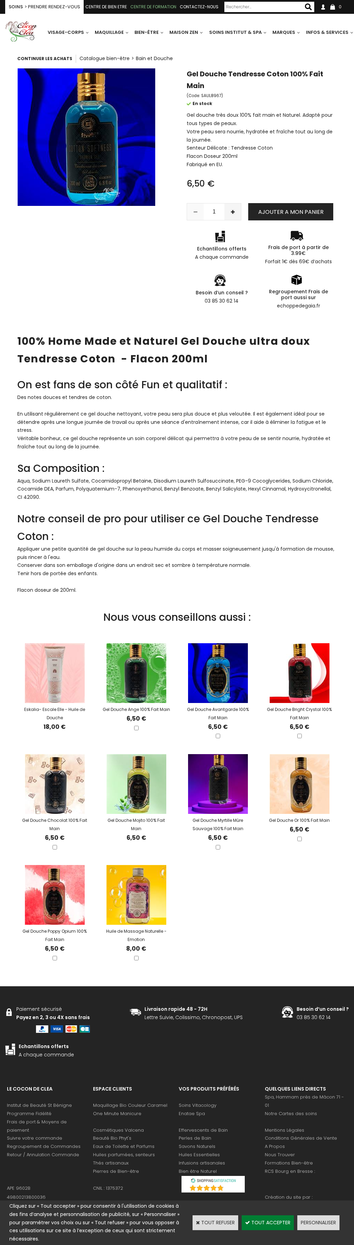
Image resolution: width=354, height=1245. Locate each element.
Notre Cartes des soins (291, 1113)
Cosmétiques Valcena (118, 1130)
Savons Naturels (197, 1146)
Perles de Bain (195, 1138)
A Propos (275, 1146)
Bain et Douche (154, 58)
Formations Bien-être (289, 1163)
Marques (283, 32)
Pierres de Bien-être (116, 1171)
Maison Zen (183, 32)
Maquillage (109, 32)
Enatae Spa (192, 1113)
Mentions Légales (284, 1130)
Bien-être (146, 32)
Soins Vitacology (197, 1105)
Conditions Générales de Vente (301, 1138)
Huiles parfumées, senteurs (124, 1154)
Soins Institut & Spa (235, 32)
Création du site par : (289, 1197)
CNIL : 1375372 (108, 1188)
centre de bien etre (106, 7)
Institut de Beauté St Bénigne (39, 1105)
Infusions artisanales (202, 1163)
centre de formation (153, 7)
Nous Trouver (280, 1154)
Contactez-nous (199, 7)
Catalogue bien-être (105, 58)
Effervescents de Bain (203, 1130)
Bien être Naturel (198, 1171)
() (231, 1189)
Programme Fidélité (29, 1113)
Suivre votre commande (34, 1138)
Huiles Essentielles (199, 1154)
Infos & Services (327, 32)
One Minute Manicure (117, 1113)
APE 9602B (18, 1188)
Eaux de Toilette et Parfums (124, 1146)
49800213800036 (26, 1197)
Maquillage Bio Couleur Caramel (130, 1105)
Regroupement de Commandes (44, 1146)
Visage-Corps (66, 32)
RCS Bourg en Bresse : (290, 1171)
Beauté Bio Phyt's (112, 1138)
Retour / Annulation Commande (43, 1154)
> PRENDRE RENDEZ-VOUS (44, 6)
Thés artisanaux (111, 1163)
